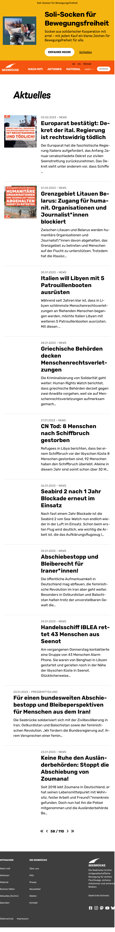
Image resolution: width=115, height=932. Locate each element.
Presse (87, 64)
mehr (88, 69)
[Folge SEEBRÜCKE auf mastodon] (102, 908)
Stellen (33, 896)
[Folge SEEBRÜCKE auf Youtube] (107, 908)
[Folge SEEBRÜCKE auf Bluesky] (113, 908)
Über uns (34, 868)
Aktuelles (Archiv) (9, 896)
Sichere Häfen (7, 889)
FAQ (31, 875)
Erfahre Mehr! (59, 52)
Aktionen (54, 69)
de (73, 64)
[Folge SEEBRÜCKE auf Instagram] (96, 908)
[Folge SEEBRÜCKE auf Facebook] (90, 908)
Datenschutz (6, 918)
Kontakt (33, 902)
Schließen (85, 52)
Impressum (22, 918)
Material (73, 69)
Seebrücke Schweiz (98, 895)
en (79, 64)
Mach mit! (35, 69)
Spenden (103, 69)
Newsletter (35, 889)
